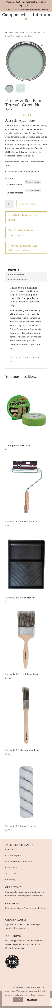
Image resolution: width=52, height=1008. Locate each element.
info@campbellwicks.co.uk (34, 2)
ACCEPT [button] (17, 999)
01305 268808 (13, 2)
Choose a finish (14, 184)
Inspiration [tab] (13, 269)
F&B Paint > (11, 849)
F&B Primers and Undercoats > (20, 861)
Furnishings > (11, 879)
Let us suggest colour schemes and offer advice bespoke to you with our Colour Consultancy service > (24, 944)
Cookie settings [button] (38, 995)
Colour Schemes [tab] (16, 274)
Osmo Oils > (11, 867)
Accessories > (11, 873)
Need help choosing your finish (23, 217)
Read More (32, 999)
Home (8, 32)
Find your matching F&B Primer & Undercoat (22, 248)
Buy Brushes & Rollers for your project (23, 233)
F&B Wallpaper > (13, 855)
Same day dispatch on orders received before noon (26, 9)
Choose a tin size (15, 192)
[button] (42, 44)
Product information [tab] (18, 279)
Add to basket (27, 203)
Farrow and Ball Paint (22, 32)
